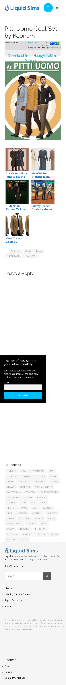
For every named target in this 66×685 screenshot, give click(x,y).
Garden (11, 503)
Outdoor (24, 518)
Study (10, 529)
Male (39, 251)
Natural (37, 513)
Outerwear (12, 255)
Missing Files (11, 606)
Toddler (40, 534)
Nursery (52, 513)
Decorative (13, 497)
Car (43, 476)
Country (30, 492)
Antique (11, 471)
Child (10, 481)
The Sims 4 (30, 255)
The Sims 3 (40, 529)
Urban (54, 534)
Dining (28, 497)
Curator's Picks (49, 492)
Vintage (11, 539)
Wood (24, 539)
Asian (24, 471)
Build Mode (29, 476)
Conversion (13, 492)
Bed (51, 471)
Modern (22, 513)
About (8, 666)
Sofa (43, 524)
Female (41, 497)
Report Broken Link (30, 43)
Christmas (39, 481)
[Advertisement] (28, 429)
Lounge (47, 508)
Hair (23, 503)
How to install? (54, 48)
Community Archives (15, 678)
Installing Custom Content (17, 594)
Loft (35, 508)
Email (6, 382)
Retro (51, 518)
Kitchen (11, 508)
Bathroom (38, 471)
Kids (43, 503)
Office (10, 518)
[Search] (47, 576)
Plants (39, 518)
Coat (28, 251)
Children (23, 481)
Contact (8, 672)
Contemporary (43, 487)
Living (24, 508)
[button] (48, 7)
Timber (26, 534)
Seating (31, 524)
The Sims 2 (24, 529)
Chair (53, 476)
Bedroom (12, 476)
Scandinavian (14, 524)
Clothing (15, 251)
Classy (11, 487)
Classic (54, 481)
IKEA (33, 503)
